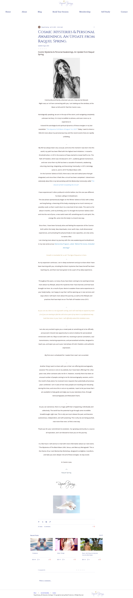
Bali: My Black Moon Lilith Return (90, 554)
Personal (59, 16)
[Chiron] (41, 544)
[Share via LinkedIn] (46, 522)
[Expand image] (66, 484)
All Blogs (34, 16)
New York (60, 553)
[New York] (66, 544)
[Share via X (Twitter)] (42, 522)
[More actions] (94, 27)
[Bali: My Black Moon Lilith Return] (91, 544)
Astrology (47, 16)
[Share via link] (50, 522)
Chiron (35, 553)
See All (101, 535)
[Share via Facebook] (38, 522)
